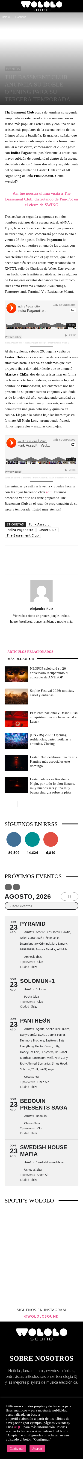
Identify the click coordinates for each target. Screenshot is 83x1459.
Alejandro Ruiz (41, 608)
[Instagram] (22, 630)
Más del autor (20, 659)
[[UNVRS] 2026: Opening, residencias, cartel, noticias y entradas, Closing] (16, 741)
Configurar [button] (16, 1448)
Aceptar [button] (37, 1448)
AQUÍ (18, 1427)
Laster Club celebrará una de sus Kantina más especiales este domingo (53, 761)
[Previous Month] (65, 896)
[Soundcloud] (32, 630)
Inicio (6, 17)
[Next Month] (74, 896)
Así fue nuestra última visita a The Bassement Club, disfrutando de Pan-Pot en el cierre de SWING (41, 199)
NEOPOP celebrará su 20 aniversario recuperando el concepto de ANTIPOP (49, 673)
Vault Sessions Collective (18, 477)
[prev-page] (7, 804)
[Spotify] (41, 630)
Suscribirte (51, 833)
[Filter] (8, 887)
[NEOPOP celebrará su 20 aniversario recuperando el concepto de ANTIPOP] (16, 674)
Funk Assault (39, 524)
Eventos (21, 17)
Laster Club (47, 530)
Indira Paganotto (14, 342)
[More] (62, 555)
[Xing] (61, 630)
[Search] (76, 6)
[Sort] (16, 887)
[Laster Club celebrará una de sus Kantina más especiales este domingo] (16, 763)
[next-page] (15, 804)
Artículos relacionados (30, 651)
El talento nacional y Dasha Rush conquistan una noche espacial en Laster (54, 717)
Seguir (13, 833)
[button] (7, 6)
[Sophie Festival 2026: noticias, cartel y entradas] (16, 696)
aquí (49, 492)
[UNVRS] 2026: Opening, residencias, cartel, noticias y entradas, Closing (50, 739)
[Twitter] (51, 630)
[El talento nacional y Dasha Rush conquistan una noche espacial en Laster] (16, 719)
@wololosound (41, 1316)
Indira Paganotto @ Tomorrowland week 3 (47, 342)
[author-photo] (41, 602)
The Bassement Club (23, 535)
